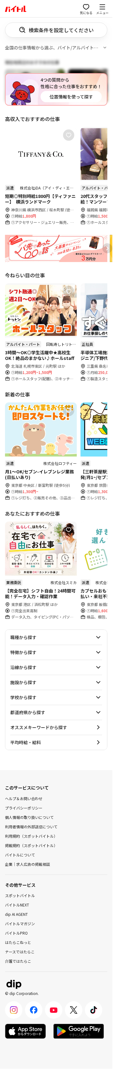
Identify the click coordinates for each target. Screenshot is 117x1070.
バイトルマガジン (20, 923)
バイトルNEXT (17, 904)
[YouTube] (53, 1010)
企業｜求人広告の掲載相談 (27, 863)
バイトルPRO (16, 933)
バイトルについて (20, 854)
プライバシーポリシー (23, 807)
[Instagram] (13, 1010)
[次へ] (107, 248)
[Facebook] (33, 1010)
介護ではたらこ (18, 961)
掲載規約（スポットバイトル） (31, 845)
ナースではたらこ (20, 951)
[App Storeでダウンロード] (25, 1031)
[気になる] (68, 135)
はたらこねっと (18, 942)
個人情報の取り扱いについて (29, 817)
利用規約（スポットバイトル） (31, 835)
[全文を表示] (104, 47)
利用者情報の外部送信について (31, 826)
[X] (73, 1010)
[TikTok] (93, 1010)
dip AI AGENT (16, 914)
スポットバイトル (20, 895)
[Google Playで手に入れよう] (78, 1031)
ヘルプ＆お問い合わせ (23, 798)
